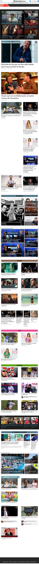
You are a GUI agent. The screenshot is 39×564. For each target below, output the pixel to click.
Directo (30, 1)
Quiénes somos (5, 561)
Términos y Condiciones (13, 561)
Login (38, 1)
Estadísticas (23, 561)
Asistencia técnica (33, 561)
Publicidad (27, 561)
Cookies (19, 561)
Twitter (33, 1)
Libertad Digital (19, 1)
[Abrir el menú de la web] (6, 1)
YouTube (35, 1)
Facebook (32, 1)
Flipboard (34, 1)
